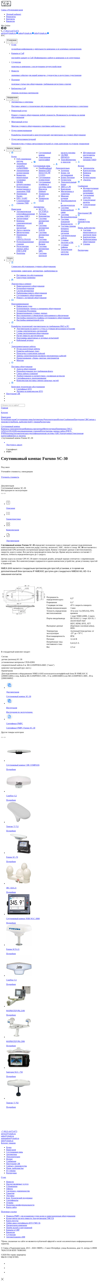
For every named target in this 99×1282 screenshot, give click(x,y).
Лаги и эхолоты (19, 436)
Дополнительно (63, 168)
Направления (12, 97)
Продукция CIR (85, 213)
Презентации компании (16, 1225)
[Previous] (2, 737)
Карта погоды (12, 1221)
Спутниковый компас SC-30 (18, 696)
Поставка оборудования (21, 366)
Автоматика (39, 207)
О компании (11, 40)
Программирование (20, 304)
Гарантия (10, 1193)
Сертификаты (12, 1200)
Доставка (10, 1196)
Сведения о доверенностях (18, 1191)
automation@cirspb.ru (10, 1138)
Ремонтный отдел (48, 114)
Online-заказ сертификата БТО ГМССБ (23, 1223)
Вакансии (10, 21)
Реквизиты (11, 16)
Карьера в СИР (12, 1230)
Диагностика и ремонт (21, 284)
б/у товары (35, 422)
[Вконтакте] (8, 1263)
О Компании (11, 1186)
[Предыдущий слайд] (2, 493)
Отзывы (9, 1203)
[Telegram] (8, 1272)
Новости (10, 1182)
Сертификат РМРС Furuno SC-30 (20, 725)
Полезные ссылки (9, 1212)
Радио (14, 156)
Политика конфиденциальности (20, 1205)
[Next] (5, 737)
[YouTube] (8, 1268)
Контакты (10, 19)
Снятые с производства (84, 220)
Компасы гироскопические (13, 429)
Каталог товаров (13, 148)
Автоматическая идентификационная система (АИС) (36, 433)
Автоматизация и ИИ (15, 1237)
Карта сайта (11, 1207)
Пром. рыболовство (86, 228)
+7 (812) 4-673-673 (10, 31)
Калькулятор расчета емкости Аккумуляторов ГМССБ (30, 1218)
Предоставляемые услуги (17, 1184)
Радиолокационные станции (27, 431)
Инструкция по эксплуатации (19, 712)
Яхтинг (81, 166)
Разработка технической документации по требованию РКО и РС (40, 326)
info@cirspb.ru (40, 33)
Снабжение (83, 186)
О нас (3, 1177)
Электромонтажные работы (23, 346)
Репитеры (9, 433)
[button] (49, 1143)
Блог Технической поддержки (19, 1198)
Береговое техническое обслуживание (28, 387)
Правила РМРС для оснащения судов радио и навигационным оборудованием (40, 1216)
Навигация (16, 209)
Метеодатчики (49, 429)
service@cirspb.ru (8, 33)
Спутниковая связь (42, 166)
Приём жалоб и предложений (19, 1228)
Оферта (9, 1189)
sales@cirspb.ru (25, 33)
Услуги (10, 258)
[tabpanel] (49, 569)
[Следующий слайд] (5, 493)
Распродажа (83, 250)
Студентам (11, 1234)
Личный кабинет (13, 14)
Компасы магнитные (34, 429)
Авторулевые (66, 433)
